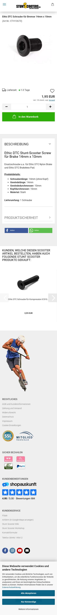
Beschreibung (16, 144)
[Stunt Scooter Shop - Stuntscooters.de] (28, 6)
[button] (6, 106)
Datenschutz (8, 417)
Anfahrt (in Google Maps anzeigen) (18, 520)
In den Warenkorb (28, 116)
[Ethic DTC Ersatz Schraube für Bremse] (28, 44)
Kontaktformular (9, 532)
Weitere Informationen (28, 609)
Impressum (7, 421)
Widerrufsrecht (9, 412)
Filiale (4, 515)
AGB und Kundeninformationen (16, 404)
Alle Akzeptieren (28, 593)
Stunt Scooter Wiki (10, 524)
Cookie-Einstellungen (11, 425)
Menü (4, 4)
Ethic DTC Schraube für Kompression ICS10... (28, 299)
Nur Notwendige (28, 602)
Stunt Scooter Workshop (13, 528)
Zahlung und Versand (12, 408)
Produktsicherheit (21, 218)
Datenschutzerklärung (11, 587)
